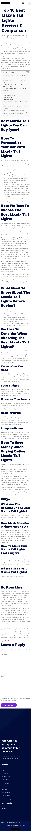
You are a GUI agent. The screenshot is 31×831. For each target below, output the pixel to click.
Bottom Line (6, 115)
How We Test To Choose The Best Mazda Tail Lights (14, 81)
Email (3, 683)
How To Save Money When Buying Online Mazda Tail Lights (15, 102)
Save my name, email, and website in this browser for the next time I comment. (15, 699)
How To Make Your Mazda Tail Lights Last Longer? (16, 112)
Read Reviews (8, 97)
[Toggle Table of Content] (27, 72)
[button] (23, 3)
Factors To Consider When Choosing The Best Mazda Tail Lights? (15, 89)
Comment (4, 654)
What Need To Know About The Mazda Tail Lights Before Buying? (14, 85)
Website (3, 690)
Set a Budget (8, 93)
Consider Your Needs (10, 95)
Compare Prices (9, 99)
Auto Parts (8, 641)
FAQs (4, 105)
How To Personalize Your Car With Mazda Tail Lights (14, 78)
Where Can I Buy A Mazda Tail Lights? (14, 113)
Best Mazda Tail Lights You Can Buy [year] (14, 75)
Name (3, 676)
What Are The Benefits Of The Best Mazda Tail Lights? (16, 107)
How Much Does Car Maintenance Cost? (14, 110)
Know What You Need (10, 92)
